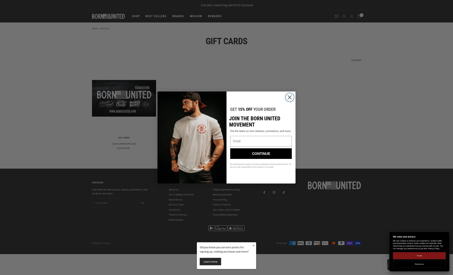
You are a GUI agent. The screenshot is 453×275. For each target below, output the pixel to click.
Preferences (419, 264)
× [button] (253, 245)
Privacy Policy (433, 249)
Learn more (210, 261)
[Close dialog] (289, 97)
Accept (419, 256)
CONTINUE (261, 154)
